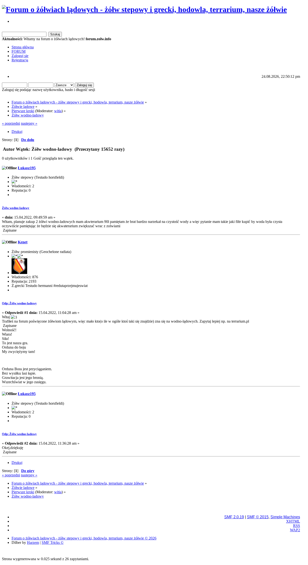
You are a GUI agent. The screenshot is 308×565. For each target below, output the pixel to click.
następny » (29, 123)
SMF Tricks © (53, 542)
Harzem (33, 542)
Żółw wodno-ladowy (15, 208)
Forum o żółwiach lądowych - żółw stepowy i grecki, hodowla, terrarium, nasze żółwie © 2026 (84, 538)
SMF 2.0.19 (234, 517)
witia (58, 111)
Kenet (22, 242)
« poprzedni (11, 123)
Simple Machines (285, 517)
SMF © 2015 (258, 517)
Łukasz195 (27, 168)
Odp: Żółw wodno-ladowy (19, 303)
